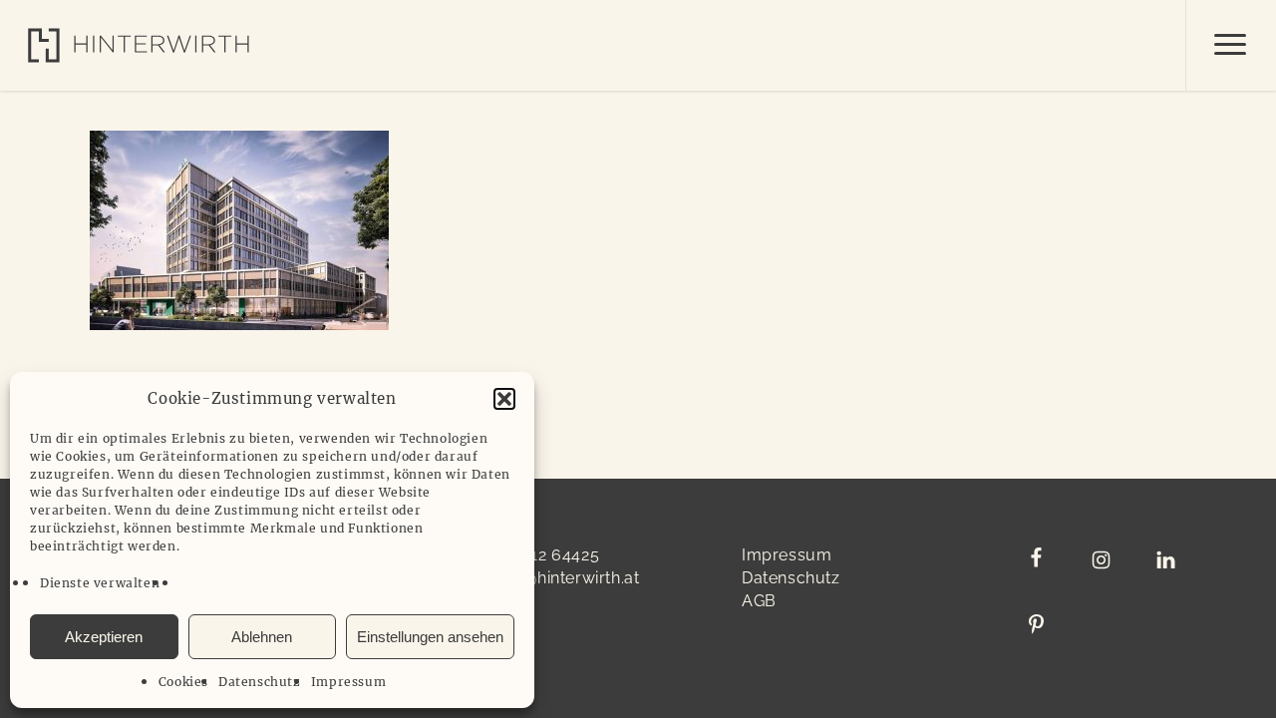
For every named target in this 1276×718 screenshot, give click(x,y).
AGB (759, 600)
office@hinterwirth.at (559, 577)
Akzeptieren (104, 636)
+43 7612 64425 (539, 554)
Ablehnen (261, 636)
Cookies (183, 681)
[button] (504, 399)
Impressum (348, 681)
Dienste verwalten (100, 582)
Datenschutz (259, 681)
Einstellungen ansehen (430, 636)
